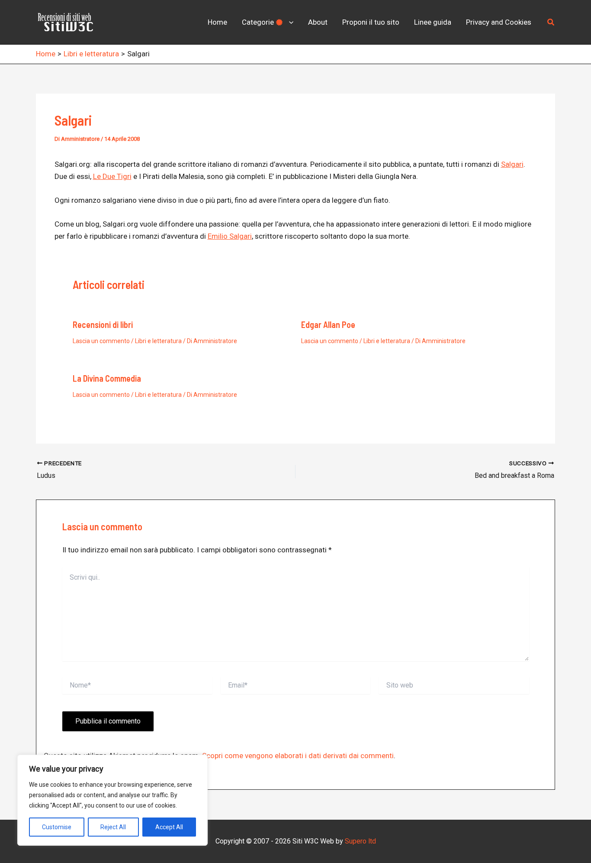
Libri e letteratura (158, 340)
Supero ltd (360, 841)
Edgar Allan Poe (328, 324)
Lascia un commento (101, 340)
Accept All (169, 827)
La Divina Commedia (107, 378)
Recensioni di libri (103, 324)
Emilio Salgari (230, 236)
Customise (56, 827)
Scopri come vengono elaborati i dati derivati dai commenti (298, 755)
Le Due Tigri (112, 176)
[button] (289, 22)
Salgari (512, 164)
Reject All (113, 827)
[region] (112, 800)
